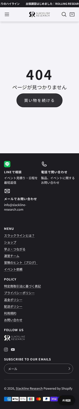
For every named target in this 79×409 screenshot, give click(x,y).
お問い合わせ (13, 319)
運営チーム (11, 255)
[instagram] (6, 349)
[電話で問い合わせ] (58, 173)
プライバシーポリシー (19, 292)
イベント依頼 (13, 269)
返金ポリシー (13, 299)
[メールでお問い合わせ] (21, 200)
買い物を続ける (39, 100)
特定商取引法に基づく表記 (22, 286)
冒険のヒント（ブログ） (21, 262)
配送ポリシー (13, 306)
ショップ (10, 242)
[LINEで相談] (21, 173)
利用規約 (10, 313)
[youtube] (13, 349)
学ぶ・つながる (15, 249)
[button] (7, 14)
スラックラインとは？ (19, 235)
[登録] (69, 369)
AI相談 (66, 400)
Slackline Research (29, 388)
